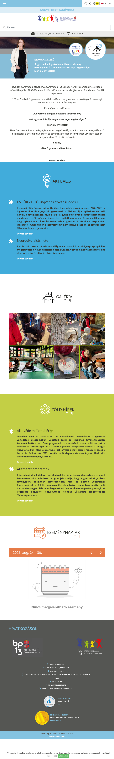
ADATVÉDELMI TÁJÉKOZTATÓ (57, 668)
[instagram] (86, 3)
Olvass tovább (57, 160)
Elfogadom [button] (63, 756)
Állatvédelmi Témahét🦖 (35, 431)
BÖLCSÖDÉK (57, 682)
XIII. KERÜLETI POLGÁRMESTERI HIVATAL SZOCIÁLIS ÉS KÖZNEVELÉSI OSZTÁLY (57, 675)
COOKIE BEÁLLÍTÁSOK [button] (57, 685)
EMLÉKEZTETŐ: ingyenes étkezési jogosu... (48, 202)
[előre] (100, 552)
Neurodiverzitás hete (32, 240)
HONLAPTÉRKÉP (57, 671)
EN (104, 3)
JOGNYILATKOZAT (57, 664)
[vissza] (91, 552)
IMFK (57, 678)
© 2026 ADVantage (57, 736)
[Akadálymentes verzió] (97, 3)
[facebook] (94, 3)
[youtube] (90, 3)
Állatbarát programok (33, 469)
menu (4, 3)
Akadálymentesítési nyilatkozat (57, 688)
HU (110, 3)
